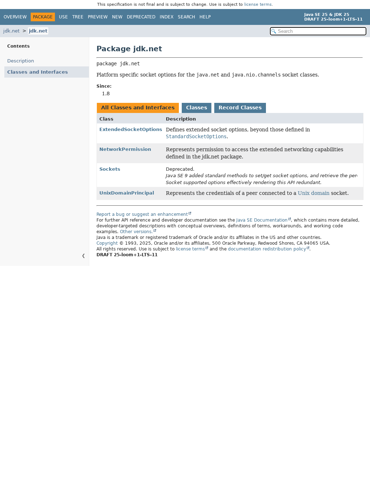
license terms (258, 4)
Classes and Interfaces (37, 72)
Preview (98, 16)
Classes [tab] (196, 107)
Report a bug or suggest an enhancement (142, 214)
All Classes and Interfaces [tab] (138, 107)
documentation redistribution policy (267, 249)
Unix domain (314, 193)
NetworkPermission (125, 149)
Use (63, 16)
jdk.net (11, 31)
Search (186, 16)
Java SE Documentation (262, 220)
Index (166, 16)
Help (205, 16)
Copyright (107, 243)
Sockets (109, 169)
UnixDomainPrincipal (126, 193)
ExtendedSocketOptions (130, 129)
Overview (15, 16)
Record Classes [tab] (240, 107)
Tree (77, 16)
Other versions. (136, 231)
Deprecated (141, 16)
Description (20, 61)
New (117, 16)
